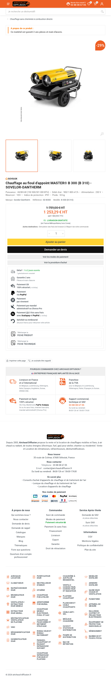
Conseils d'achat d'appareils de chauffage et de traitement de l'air (54, 480)
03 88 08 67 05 (76, 405)
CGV (90, 536)
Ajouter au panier (55, 241)
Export (55, 539)
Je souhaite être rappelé (41, 361)
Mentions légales (90, 541)
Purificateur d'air (43, 577)
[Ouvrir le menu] (8, 4)
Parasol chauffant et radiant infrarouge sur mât (44, 644)
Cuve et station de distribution (69, 628)
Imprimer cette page (17, 361)
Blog (21, 541)
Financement (55, 531)
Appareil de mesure (94, 605)
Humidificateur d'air (19, 640)
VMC (13, 627)
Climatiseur (17, 583)
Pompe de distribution (69, 636)
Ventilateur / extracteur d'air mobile (18, 604)
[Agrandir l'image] (102, 134)
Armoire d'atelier (93, 584)
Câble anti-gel (69, 613)
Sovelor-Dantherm (22, 200)
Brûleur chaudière (68, 620)
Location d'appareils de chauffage (54, 486)
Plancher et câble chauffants (69, 605)
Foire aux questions (20, 549)
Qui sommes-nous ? (20, 515)
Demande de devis (21, 523)
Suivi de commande (55, 515)
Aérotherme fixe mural (43, 603)
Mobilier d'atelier (93, 577)
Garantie (55, 544)
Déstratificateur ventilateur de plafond (19, 620)
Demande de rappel (21, 528)
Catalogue (21, 532)
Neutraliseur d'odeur (44, 584)
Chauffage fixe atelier (43, 596)
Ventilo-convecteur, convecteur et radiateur (69, 588)
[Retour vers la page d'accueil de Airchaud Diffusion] (21, 3)
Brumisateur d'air (17, 596)
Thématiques (20, 545)
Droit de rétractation (55, 548)
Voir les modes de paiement (55, 257)
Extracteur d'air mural (17, 612)
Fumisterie (94, 599)
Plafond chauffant (68, 597)
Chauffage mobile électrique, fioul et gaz (43, 612)
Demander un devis (55, 249)
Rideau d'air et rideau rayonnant (44, 633)
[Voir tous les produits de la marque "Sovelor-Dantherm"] (11, 179)
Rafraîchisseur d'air (19, 589)
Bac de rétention (68, 643)
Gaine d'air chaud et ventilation (95, 592)
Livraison (55, 535)
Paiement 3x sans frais (55, 526)
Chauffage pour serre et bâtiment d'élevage (44, 623)
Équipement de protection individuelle (96, 624)
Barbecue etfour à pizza (95, 637)
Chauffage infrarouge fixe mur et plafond (43, 656)
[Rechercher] (102, 12)
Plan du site (90, 549)
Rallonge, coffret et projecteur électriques (95, 614)
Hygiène (41, 590)
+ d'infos (34, 288)
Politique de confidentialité (90, 545)
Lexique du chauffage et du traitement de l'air (54, 483)
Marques (21, 536)
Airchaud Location (16, 577)
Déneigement (95, 631)
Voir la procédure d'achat (55, 262)
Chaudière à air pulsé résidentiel (69, 578)
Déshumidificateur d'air (19, 633)
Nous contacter (20, 519)
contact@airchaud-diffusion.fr (57, 468)
